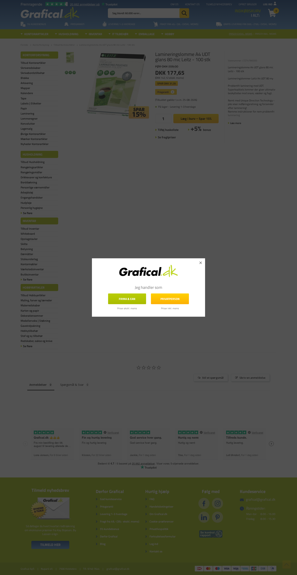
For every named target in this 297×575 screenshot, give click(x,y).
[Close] (200, 262)
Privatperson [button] (170, 299)
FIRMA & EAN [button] (127, 299)
